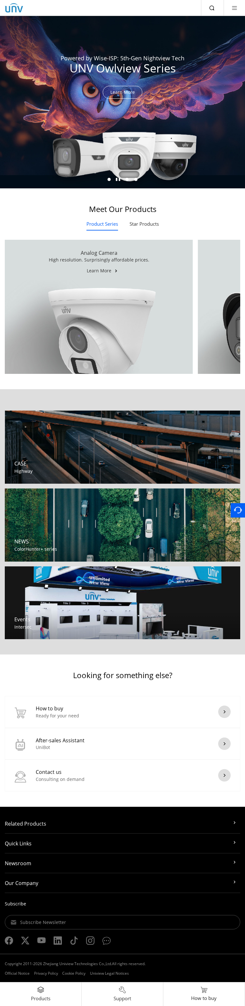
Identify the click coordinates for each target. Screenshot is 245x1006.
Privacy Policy (46, 973)
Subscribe (15, 904)
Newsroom (18, 863)
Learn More (122, 92)
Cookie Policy (73, 973)
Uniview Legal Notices (109, 973)
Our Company (21, 883)
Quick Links (18, 843)
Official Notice (17, 973)
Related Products (25, 823)
